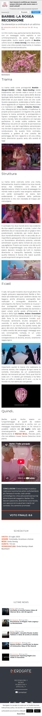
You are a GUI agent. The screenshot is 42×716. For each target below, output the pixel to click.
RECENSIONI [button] (20, 680)
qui (38, 318)
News (13, 608)
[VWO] (10, 12)
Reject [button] (37, 711)
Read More (21, 714)
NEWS (21, 682)
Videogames (15, 620)
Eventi (13, 654)
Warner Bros (21, 434)
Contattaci (22, 692)
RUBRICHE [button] (20, 685)
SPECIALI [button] (20, 687)
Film (19, 27)
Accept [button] (30, 711)
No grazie (24, 12)
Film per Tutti (26, 27)
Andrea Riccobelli (9, 27)
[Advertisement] (21, 575)
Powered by (5, 12)
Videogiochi (18, 643)
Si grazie (36, 12)
